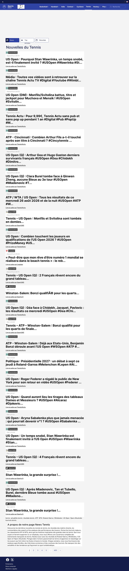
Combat (70, 7)
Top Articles (27, 40)
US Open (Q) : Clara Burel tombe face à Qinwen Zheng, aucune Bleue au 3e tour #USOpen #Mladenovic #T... (40, 179)
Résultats (42, 40)
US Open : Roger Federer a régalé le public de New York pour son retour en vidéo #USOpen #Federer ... (43, 380)
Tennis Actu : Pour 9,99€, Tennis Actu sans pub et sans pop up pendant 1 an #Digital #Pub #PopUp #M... (43, 119)
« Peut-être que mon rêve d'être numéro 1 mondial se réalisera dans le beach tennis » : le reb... (44, 259)
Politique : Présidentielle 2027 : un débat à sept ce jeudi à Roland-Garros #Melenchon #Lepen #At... (42, 362)
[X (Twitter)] (12, 560)
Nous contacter (11, 566)
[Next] (60, 550)
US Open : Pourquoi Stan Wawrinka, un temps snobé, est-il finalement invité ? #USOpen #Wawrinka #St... (44, 60)
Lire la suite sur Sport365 (15, 225)
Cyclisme (80, 7)
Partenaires (9, 564)
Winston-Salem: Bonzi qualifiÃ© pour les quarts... (42, 293)
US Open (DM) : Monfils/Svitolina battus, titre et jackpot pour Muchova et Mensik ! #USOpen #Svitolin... (41, 98)
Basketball (43, 7)
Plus (104, 7)
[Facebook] (8, 560)
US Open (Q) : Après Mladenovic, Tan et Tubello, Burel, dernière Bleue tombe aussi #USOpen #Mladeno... (41, 492)
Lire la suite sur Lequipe (14, 264)
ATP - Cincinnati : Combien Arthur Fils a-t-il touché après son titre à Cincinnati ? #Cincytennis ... (43, 138)
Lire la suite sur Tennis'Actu (16, 66)
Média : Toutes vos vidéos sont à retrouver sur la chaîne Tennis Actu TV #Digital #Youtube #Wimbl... (43, 78)
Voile (63, 7)
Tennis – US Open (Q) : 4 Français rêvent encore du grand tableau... (43, 458)
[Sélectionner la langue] (126, 2)
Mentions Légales (11, 569)
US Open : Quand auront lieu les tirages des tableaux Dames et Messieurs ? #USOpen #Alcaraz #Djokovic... (44, 400)
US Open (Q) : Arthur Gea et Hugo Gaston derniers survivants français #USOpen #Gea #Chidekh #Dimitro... (43, 158)
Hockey (96, 7)
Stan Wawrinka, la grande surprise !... (33, 475)
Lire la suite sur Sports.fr (14, 297)
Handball (54, 7)
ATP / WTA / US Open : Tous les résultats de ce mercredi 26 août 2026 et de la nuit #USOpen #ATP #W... (43, 200)
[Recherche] (111, 7)
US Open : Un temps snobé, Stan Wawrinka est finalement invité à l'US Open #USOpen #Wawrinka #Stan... (43, 439)
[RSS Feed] (3, 2)
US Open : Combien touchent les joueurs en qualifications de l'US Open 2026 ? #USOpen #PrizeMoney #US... (38, 239)
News (12, 40)
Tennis (88, 7)
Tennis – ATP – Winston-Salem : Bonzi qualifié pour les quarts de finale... (43, 327)
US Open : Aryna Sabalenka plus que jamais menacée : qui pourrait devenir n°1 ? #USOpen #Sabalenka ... (45, 419)
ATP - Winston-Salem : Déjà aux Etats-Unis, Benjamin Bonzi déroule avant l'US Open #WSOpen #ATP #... (45, 344)
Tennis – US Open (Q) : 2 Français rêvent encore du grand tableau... (43, 276)
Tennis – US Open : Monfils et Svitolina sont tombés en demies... (43, 220)
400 (55, 550)
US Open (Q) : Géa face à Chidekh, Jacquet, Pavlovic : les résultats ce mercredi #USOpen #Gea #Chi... (45, 309)
